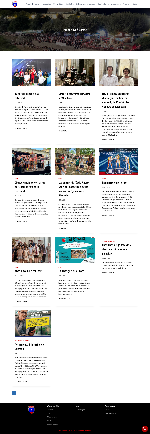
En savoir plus (21, 128)
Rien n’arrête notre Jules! (115, 182)
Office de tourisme (52, 417)
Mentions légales (80, 410)
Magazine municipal (52, 424)
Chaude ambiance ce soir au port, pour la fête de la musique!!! (30, 187)
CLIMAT (60, 267)
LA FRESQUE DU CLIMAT (71, 271)
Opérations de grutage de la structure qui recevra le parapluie (117, 249)
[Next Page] (39, 393)
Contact (135, 4)
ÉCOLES (60, 178)
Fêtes (16, 178)
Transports (50, 410)
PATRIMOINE (105, 90)
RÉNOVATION (112, 241)
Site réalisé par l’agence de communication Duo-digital (75, 430)
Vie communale (27, 340)
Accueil (28, 4)
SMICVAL (49, 420)
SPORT (17, 90)
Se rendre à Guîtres (110, 413)
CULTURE (60, 90)
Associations (47, 4)
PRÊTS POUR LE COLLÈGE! (28, 271)
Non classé (18, 340)
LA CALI (49, 413)
